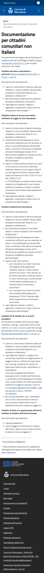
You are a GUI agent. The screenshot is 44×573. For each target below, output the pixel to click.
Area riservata (9, 483)
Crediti (6, 488)
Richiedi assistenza (11, 517)
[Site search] (38, 10)
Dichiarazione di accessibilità (15, 503)
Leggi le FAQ (8, 527)
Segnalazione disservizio (13, 542)
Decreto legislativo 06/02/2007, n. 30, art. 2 (20, 333)
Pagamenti (7, 532)
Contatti (6, 508)
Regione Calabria (10, 3)
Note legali (7, 498)
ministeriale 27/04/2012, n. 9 (13, 63)
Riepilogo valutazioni (12, 537)
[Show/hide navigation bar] (3, 10)
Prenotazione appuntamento (15, 513)
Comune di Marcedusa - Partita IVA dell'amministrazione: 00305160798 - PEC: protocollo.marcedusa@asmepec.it (21, 556)
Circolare (38, 60)
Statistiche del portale (12, 522)
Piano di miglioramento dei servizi (17, 547)
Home (5, 21)
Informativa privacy (11, 493)
